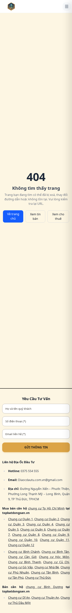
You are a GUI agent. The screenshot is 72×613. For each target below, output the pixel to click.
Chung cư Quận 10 (22, 540)
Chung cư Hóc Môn (54, 557)
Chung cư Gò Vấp (20, 567)
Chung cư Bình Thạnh (24, 562)
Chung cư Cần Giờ (22, 557)
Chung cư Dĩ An (19, 598)
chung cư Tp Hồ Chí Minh (46, 508)
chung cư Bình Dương (44, 587)
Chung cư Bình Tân (55, 552)
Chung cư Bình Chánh (24, 552)
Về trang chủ (13, 216)
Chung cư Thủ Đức (38, 578)
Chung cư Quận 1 (20, 519)
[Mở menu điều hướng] (67, 6)
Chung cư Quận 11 (54, 540)
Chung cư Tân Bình (45, 572)
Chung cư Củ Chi (56, 562)
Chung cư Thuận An (45, 598)
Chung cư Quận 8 (25, 535)
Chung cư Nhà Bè (47, 567)
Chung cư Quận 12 (21, 545)
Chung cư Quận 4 (39, 524)
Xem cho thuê (58, 216)
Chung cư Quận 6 (33, 529)
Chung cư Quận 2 (46, 519)
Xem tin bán (35, 216)
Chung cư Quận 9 (55, 535)
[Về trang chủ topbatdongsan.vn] (17, 6)
